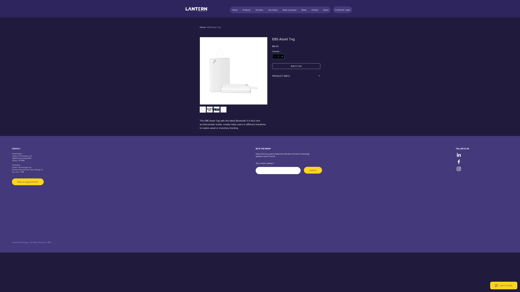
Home (202, 27)
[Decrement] (274, 56)
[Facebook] (459, 162)
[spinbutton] (278, 56)
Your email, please (264, 163)
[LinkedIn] (459, 155)
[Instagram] (459, 169)
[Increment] (282, 56)
